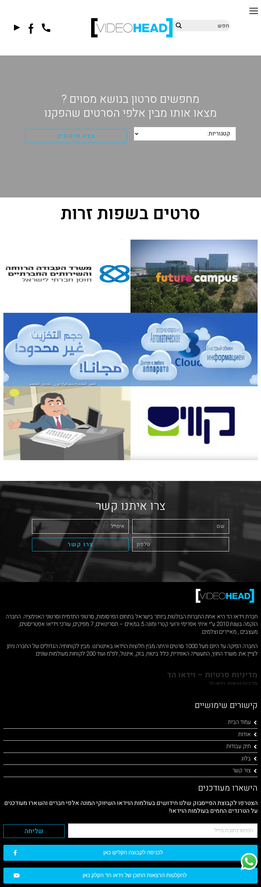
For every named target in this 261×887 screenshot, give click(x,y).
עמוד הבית (239, 722)
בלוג (246, 758)
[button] (253, 10)
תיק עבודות (238, 746)
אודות (244, 734)
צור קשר (241, 770)
